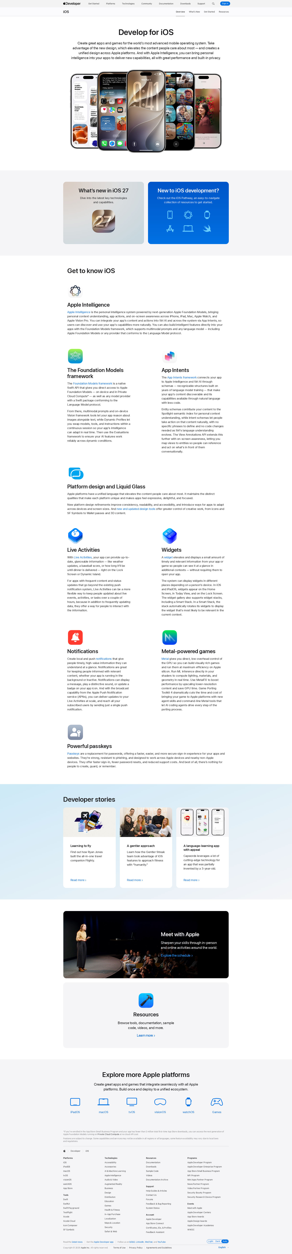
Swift (65, 1199)
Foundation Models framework (92, 383)
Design (108, 1193)
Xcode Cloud (69, 1221)
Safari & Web (111, 1231)
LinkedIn (140, 1242)
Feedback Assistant (155, 1232)
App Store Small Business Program (203, 1171)
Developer (75, 1151)
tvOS (132, 1112)
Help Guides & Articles (156, 1191)
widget (168, 557)
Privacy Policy (136, 1248)
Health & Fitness (112, 1210)
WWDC (190, 1230)
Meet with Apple (194, 1208)
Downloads (151, 1167)
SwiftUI (66, 1204)
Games (216, 1112)
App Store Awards (195, 1217)
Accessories (110, 1167)
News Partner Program (198, 1184)
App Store (67, 1188)
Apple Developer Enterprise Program (204, 1167)
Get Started (209, 12)
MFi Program (193, 1175)
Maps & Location (112, 1223)
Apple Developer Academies (200, 1225)
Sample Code (152, 1171)
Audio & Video (111, 1180)
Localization (110, 1219)
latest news (77, 1242)
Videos (149, 1175)
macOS (103, 1112)
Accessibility (110, 1162)
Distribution (110, 1197)
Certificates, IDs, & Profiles (158, 1228)
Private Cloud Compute (108, 1134)
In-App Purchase (112, 1214)
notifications (104, 658)
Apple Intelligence (78, 312)
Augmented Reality (113, 1184)
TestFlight (67, 1212)
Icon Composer (70, 1225)
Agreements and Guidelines (159, 1248)
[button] (213, 3)
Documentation (153, 1162)
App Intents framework (182, 377)
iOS (66, 12)
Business (109, 1188)
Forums (149, 1199)
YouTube (162, 1242)
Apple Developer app (103, 1242)
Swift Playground (71, 1208)
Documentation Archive (157, 1180)
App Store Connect (155, 1223)
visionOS (160, 1112)
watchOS (188, 1112)
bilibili (132, 1242)
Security (109, 1227)
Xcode (66, 1217)
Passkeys (73, 753)
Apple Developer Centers (199, 1212)
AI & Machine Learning (115, 1171)
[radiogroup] (218, 1241)
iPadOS (75, 1112)
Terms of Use (119, 1248)
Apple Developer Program (199, 1162)
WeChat (148, 1242)
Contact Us (151, 1195)
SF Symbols (68, 1230)
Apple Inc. (85, 1248)
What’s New (194, 12)
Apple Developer (154, 1219)
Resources (224, 12)
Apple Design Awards (197, 1221)
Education (109, 1201)
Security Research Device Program (204, 1197)
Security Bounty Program (199, 1193)
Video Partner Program (198, 1188)
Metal (165, 658)
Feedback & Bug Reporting (158, 1204)
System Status (152, 1208)
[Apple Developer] (72, 3)
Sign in (225, 3)
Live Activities (83, 557)
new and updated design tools (136, 509)
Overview (180, 12)
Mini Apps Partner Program (200, 1180)
